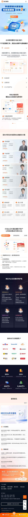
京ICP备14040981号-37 (6, 510)
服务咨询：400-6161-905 (13, 504)
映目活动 (16, 486)
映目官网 (10, 488)
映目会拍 (22, 486)
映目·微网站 (4, 488)
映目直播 (3, 486)
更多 (25, 402)
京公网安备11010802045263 (8, 508)
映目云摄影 (10, 486)
